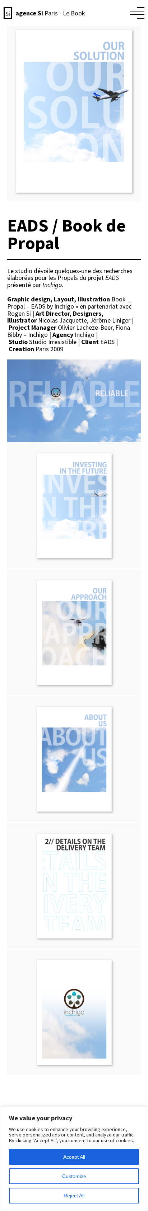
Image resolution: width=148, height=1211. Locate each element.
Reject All (74, 1195)
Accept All (74, 1157)
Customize (74, 1176)
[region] (74, 1158)
